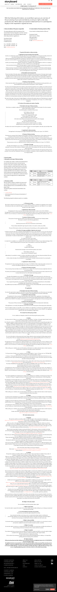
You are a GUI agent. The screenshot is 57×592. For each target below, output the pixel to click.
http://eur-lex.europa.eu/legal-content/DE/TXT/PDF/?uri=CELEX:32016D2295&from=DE (32, 386)
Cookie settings (8, 192)
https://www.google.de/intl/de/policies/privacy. (30, 339)
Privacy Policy (38, 561)
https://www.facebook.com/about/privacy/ (37, 427)
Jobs (24, 4)
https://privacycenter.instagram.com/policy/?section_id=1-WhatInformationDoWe (31, 449)
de (49, 0)
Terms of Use (37, 563)
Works (12, 4)
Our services (18, 4)
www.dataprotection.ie (28, 491)
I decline (47, 589)
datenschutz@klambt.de (38, 40)
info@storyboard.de (10, 47)
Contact (29, 4)
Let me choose (36, 589)
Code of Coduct (38, 565)
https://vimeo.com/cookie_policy (38, 362)
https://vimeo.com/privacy (17, 362)
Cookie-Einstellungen (40, 566)
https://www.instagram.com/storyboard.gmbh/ (14, 420)
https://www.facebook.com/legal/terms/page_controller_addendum (28, 433)
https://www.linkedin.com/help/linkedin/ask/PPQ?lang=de (18, 482)
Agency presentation (46, 3)
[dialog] (45, 587)
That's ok (52, 589)
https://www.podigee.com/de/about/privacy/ (28, 412)
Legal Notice (37, 560)
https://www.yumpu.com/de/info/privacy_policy (39, 382)
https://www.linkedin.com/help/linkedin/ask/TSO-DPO (18, 485)
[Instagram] (52, 560)
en (51, 0)
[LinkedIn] (52, 563)
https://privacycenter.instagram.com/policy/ (32, 450)
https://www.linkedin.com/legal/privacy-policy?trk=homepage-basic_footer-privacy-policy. (28, 468)
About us (7, 4)
